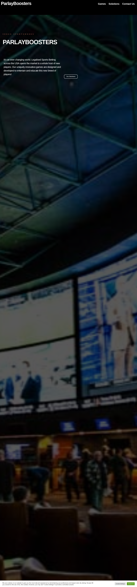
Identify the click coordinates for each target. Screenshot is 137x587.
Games (102, 3)
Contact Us (128, 3)
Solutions (114, 3)
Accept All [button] (131, 583)
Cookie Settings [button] (120, 583)
